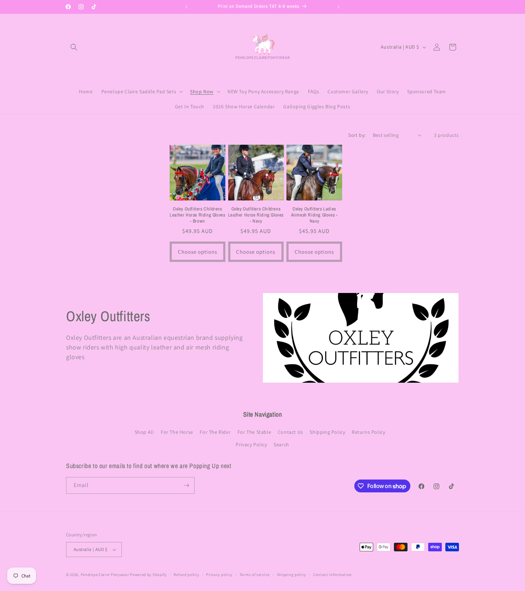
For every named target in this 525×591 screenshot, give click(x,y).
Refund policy (186, 574)
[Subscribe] (186, 485)
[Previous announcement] (186, 7)
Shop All (144, 432)
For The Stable (254, 432)
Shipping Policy (327, 432)
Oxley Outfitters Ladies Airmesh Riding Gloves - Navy (314, 215)
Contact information (332, 574)
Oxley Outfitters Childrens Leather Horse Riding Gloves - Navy (256, 215)
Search (281, 444)
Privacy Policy (251, 444)
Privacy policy (219, 574)
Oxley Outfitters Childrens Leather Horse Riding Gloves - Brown (197, 215)
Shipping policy (291, 574)
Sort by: (356, 135)
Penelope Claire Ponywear (105, 574)
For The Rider (215, 432)
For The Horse (177, 432)
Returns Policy (368, 432)
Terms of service (255, 574)
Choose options (197, 251)
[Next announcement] (338, 7)
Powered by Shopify (148, 574)
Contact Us (290, 432)
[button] (74, 47)
